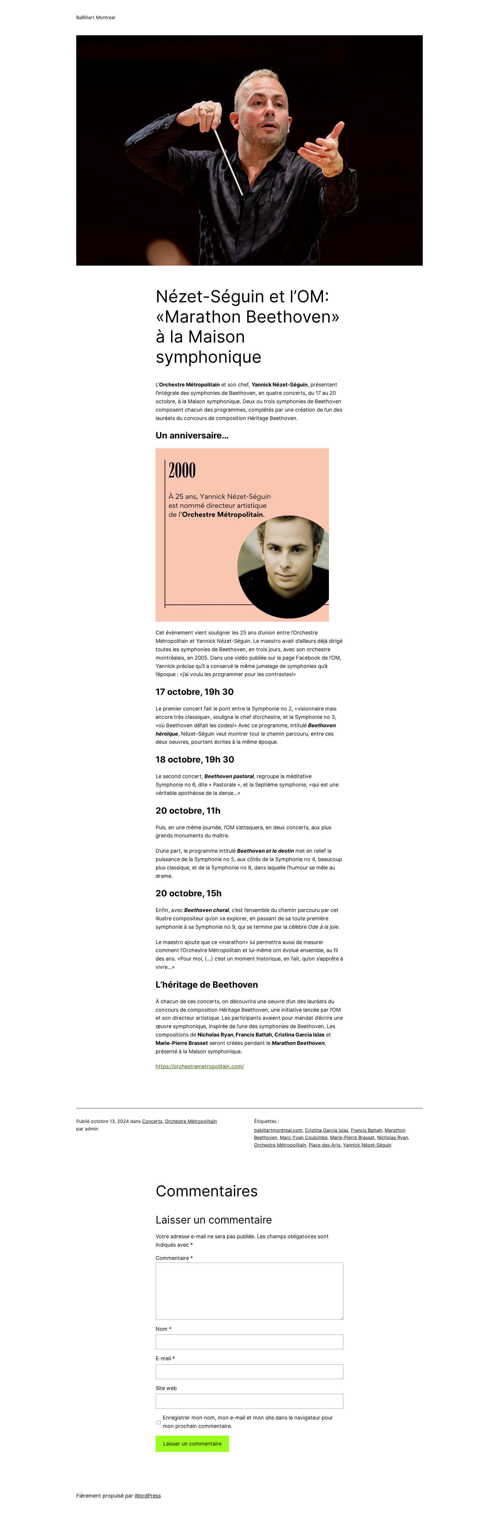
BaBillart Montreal (95, 17)
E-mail (165, 1358)
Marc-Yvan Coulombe (303, 1137)
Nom (164, 1329)
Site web (166, 1388)
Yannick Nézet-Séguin (367, 1145)
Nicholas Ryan (392, 1137)
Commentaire (174, 1258)
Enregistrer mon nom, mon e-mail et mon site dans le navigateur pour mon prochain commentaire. (248, 1422)
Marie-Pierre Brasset (352, 1137)
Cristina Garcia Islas (326, 1130)
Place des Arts (324, 1145)
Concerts (152, 1121)
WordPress (148, 1496)
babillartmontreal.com (278, 1130)
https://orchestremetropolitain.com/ (200, 1066)
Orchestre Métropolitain (191, 1121)
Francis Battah (366, 1130)
